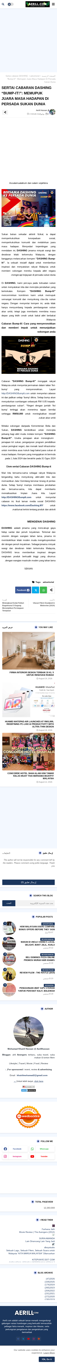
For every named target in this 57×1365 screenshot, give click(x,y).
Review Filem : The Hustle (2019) (37, 973)
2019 (50, 1299)
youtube (44, 1156)
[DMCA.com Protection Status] (28, 1091)
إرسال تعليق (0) (28, 882)
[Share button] (51, 590)
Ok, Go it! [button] (47, 1359)
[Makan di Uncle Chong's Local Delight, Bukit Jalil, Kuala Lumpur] (9, 943)
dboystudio (49, 1247)
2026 (50, 1279)
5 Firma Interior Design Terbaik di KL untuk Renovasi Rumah (32, 673)
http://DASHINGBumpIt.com (16, 393)
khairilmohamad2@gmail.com (32, 1075)
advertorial (34, 76)
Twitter (35, 590)
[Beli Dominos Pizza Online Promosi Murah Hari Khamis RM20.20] (9, 959)
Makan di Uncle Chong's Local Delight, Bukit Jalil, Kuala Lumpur (38, 945)
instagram (17, 1156)
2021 (50, 1293)
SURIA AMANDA (47, 1238)
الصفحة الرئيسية (48, 76)
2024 (50, 1284)
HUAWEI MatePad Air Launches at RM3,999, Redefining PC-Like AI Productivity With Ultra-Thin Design (29, 724)
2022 (50, 1290)
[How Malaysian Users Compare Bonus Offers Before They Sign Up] (9, 928)
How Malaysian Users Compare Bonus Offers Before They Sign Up (37, 929)
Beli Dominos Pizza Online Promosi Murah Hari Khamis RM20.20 (39, 960)
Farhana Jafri (48, 1229)
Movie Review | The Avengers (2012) (37, 1232)
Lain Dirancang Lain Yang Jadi (40, 1241)
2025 (50, 1282)
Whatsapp (43, 590)
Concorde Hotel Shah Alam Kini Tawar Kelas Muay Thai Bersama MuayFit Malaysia (30, 776)
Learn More (49, 1353)
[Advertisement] (28, 39)
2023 (50, 1287)
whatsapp (44, 1149)
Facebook (21, 590)
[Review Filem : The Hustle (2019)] (9, 974)
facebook (17, 1149)
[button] (3, 4)
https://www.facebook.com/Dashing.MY (22, 505)
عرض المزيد (7, 627)
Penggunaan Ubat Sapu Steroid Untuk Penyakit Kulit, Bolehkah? (36, 989)
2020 (50, 1296)
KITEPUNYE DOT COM (43, 1259)
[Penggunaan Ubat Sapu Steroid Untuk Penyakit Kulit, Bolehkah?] (9, 989)
